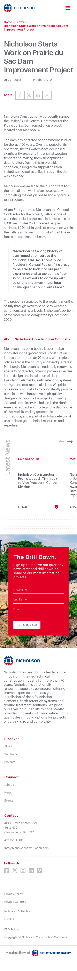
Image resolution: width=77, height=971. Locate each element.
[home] (19, 8)
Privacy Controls (15, 902)
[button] (67, 8)
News (20, 22)
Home (8, 22)
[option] (38, 481)
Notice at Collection (17, 911)
